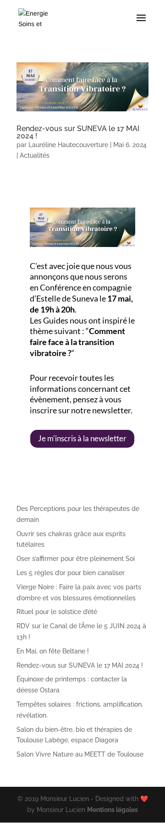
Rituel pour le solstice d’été (56, 611)
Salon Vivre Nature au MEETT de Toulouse (79, 754)
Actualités (35, 155)
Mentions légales (112, 809)
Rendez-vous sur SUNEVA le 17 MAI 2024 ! (77, 132)
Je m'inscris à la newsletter (82, 438)
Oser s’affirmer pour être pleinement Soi (75, 558)
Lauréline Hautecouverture (68, 144)
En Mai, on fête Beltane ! (52, 651)
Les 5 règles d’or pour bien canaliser (70, 572)
